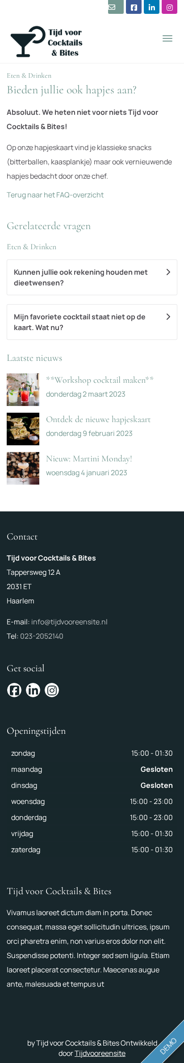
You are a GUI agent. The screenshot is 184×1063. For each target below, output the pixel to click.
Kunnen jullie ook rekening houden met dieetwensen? (81, 277)
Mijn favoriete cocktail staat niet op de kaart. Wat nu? (80, 322)
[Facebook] (134, 7)
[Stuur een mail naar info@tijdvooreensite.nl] (116, 7)
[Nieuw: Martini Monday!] (23, 468)
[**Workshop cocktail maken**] (23, 389)
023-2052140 (41, 636)
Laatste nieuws (34, 358)
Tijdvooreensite (100, 1053)
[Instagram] (169, 7)
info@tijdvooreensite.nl (69, 622)
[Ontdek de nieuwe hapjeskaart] (23, 429)
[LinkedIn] (151, 7)
